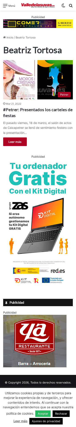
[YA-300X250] (34, 366)
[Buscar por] (71, 7)
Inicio (9, 37)
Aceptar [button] (43, 413)
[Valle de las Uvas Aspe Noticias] (38, 5)
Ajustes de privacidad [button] (46, 421)
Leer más (15, 142)
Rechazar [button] (61, 413)
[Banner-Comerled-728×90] (38, 23)
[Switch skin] (63, 7)
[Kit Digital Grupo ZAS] (38, 284)
